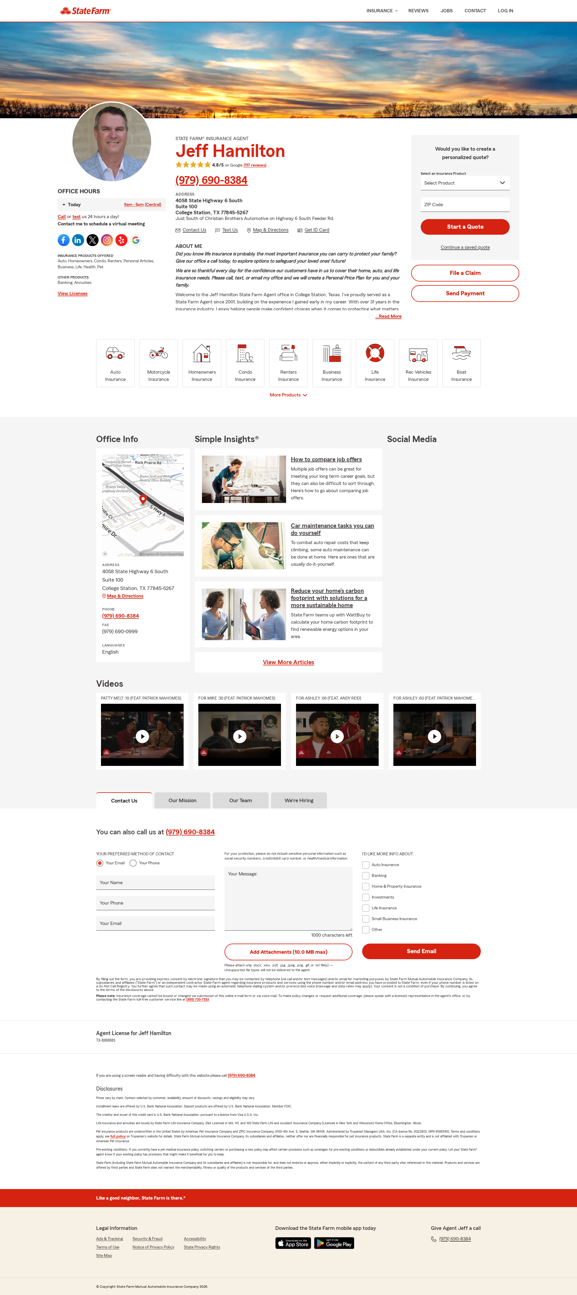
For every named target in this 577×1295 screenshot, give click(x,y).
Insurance (380, 10)
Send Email (421, 951)
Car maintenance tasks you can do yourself (332, 529)
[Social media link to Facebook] (64, 240)
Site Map (104, 1256)
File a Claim (465, 273)
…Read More (388, 316)
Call (62, 216)
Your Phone (149, 863)
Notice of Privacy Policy (153, 1247)
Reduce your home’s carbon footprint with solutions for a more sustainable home (329, 598)
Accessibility (195, 1239)
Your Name (111, 882)
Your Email (115, 863)
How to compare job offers (326, 459)
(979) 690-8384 (212, 180)
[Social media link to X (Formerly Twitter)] (93, 240)
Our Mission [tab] (183, 800)
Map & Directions (125, 596)
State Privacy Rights (202, 1247)
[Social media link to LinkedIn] (78, 240)
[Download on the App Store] (293, 1243)
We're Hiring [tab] (299, 800)
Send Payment (465, 294)
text (76, 216)
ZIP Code (433, 204)
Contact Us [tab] (124, 800)
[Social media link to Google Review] (136, 240)
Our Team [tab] (240, 800)
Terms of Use (107, 1247)
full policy (118, 1136)
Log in (505, 10)
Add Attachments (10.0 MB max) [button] (289, 952)
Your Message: (243, 874)
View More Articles (288, 662)
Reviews (418, 10)
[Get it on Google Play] (334, 1243)
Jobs (447, 10)
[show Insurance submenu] (395, 11)
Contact (475, 10)
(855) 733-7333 (197, 999)
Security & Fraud (148, 1239)
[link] (86, 11)
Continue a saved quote (465, 247)
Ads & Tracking (109, 1239)
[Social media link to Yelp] (121, 240)
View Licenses (72, 293)
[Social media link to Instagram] (107, 240)
